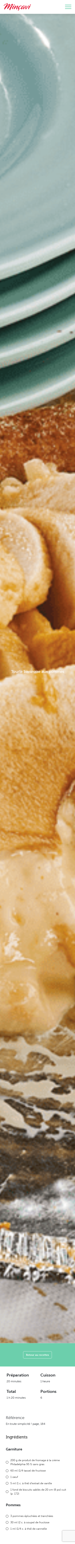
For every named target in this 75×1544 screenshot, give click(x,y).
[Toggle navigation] (68, 7)
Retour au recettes (37, 1354)
